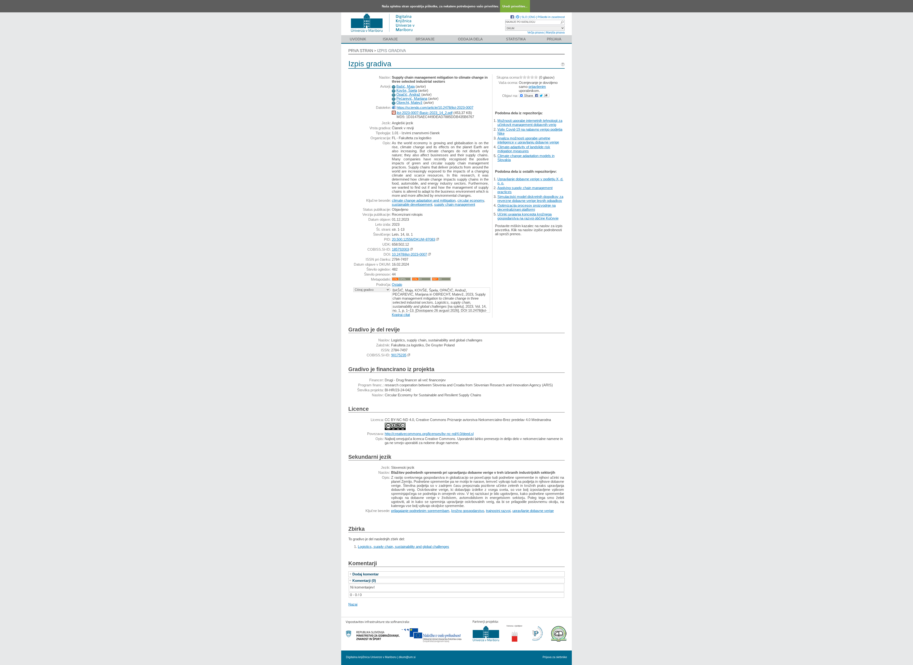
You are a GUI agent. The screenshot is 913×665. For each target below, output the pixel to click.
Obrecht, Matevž (409, 102)
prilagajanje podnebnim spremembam (420, 511)
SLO (524, 17)
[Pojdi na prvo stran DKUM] (384, 33)
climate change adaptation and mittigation (424, 200)
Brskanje (425, 39)
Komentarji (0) (364, 581)
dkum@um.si (407, 657)
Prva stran (360, 50)
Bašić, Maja (405, 86)
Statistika (516, 39)
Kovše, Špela (406, 90)
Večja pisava (535, 32)
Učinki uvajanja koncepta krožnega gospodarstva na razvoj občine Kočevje (527, 216)
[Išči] (562, 22)
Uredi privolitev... (515, 6)
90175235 (398, 355)
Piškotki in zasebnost (551, 17)
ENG (532, 17)
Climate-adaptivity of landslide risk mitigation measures (523, 149)
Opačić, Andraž (408, 94)
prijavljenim (537, 87)
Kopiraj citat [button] (401, 315)
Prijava (554, 39)
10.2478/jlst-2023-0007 (409, 254)
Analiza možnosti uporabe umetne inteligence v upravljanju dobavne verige (528, 140)
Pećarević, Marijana (411, 98)
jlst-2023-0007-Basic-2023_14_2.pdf (424, 113)
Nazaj (352, 604)
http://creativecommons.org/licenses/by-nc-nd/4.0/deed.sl (429, 434)
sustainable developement (412, 204)
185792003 (400, 249)
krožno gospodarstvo (467, 511)
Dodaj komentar (365, 574)
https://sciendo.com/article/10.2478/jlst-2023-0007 (435, 107)
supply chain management (454, 204)
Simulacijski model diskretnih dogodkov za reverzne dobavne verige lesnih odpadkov (530, 199)
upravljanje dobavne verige (533, 511)
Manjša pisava (555, 32)
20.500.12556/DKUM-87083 (413, 239)
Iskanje (390, 39)
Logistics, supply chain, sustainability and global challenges (403, 547)
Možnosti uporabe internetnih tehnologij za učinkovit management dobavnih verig (529, 123)
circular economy (470, 200)
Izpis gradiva (391, 50)
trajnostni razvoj (498, 511)
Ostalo (397, 284)
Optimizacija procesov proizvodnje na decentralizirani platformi (526, 207)
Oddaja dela (470, 39)
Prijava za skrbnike (555, 657)
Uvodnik (358, 39)
